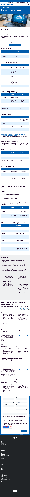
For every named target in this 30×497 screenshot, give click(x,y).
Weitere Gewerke (3, 463)
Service (4, 7)
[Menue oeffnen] (28, 4)
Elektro (2, 460)
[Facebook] (18, 487)
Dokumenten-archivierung (4, 452)
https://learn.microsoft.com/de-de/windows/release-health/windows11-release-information (13, 138)
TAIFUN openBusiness (3, 443)
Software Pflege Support (4, 466)
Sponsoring (2, 481)
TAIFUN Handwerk (3, 442)
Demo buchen (10, 4)
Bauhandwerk (2, 458)
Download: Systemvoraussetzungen (15, 45)
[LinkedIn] (12, 487)
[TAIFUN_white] (15, 438)
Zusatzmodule (2, 449)
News (1, 480)
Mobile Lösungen (3, 454)
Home (2, 7)
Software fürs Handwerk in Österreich (5, 479)
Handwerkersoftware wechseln (4, 471)
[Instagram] (14, 487)
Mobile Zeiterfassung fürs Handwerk (5, 455)
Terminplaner (2, 470)
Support (2, 468)
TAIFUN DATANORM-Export (4, 473)
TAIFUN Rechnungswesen (4, 445)
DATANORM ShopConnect (4, 474)
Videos (2, 469)
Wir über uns (2, 478)
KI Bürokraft (2, 453)
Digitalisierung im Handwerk (4, 475)
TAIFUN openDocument (3, 444)
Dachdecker (2, 459)
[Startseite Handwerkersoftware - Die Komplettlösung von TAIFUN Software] (3, 4)
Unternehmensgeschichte (4, 477)
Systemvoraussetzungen (4, 467)
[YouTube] (16, 487)
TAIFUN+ (2, 446)
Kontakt (15, 490)
